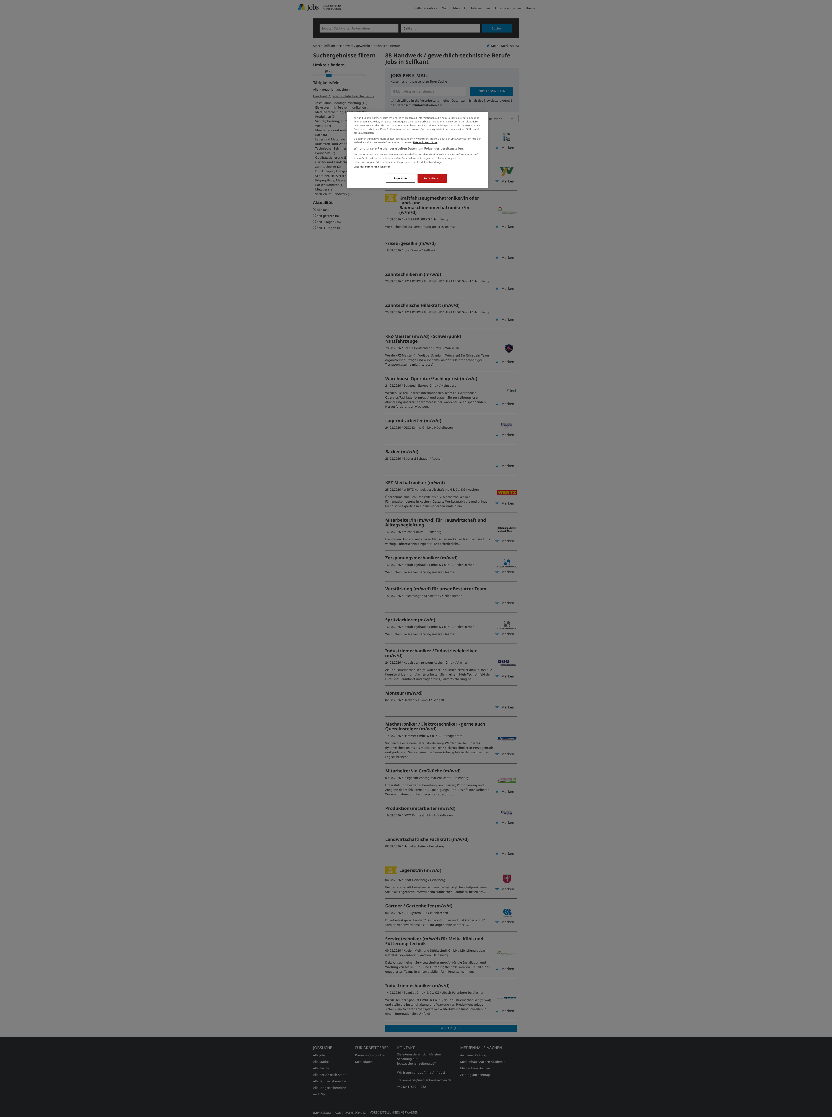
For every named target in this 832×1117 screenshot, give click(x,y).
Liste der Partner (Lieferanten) (373, 166)
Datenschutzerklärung (425, 142)
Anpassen (400, 178)
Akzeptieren (432, 178)
